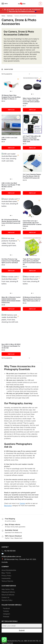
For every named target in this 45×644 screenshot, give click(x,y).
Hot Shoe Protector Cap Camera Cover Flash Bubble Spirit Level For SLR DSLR (11, 260)
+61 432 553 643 (9, 551)
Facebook (6, 608)
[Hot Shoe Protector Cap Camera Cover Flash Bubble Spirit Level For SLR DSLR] (11, 247)
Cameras (9, 16)
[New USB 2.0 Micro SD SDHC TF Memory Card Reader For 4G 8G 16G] (11, 328)
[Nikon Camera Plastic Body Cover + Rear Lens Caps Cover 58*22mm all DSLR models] (32, 86)
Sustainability (6, 578)
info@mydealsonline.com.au (11, 556)
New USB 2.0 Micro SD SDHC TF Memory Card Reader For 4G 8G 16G (11, 346)
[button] (40, 3)
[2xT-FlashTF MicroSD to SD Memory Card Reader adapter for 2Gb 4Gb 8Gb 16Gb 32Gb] (32, 124)
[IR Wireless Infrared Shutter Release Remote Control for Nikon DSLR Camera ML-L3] (32, 285)
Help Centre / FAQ (8, 589)
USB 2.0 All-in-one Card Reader (9, 138)
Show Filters (8, 69)
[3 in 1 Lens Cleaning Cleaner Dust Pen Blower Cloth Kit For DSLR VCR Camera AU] (32, 162)
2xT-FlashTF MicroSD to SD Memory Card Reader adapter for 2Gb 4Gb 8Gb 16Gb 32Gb (31, 138)
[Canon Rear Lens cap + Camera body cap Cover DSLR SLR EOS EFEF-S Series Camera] (32, 208)
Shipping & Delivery (8, 592)
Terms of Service (7, 581)
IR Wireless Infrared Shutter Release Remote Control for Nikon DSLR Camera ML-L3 (32, 299)
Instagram (6, 614)
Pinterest (6, 616)
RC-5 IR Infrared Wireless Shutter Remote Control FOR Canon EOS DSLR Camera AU (11, 221)
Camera (22, 503)
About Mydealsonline (9, 570)
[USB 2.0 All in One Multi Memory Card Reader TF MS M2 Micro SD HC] (11, 167)
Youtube (6, 611)
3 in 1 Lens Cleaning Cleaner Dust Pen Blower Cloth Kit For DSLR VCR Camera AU (32, 176)
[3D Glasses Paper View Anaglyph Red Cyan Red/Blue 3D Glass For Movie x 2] (11, 84)
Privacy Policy (6, 575)
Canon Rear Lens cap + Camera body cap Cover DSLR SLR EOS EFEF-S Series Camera (32, 223)
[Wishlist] (18, 79)
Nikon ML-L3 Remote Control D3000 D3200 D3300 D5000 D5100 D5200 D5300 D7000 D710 (11, 299)
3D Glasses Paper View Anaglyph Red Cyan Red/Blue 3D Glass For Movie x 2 (11, 97)
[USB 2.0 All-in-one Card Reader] (11, 125)
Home (3, 16)
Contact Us (5, 597)
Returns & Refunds (8, 595)
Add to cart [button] (11, 109)
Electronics (8, 505)
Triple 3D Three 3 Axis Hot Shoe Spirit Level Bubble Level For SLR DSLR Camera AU (32, 261)
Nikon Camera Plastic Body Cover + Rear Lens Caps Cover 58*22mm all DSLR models (31, 100)
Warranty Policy (7, 600)
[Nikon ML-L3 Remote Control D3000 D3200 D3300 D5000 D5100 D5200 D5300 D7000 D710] (11, 285)
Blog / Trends (6, 573)
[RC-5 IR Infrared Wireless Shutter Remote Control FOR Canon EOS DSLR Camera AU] (11, 207)
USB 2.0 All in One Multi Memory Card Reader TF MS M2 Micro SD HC (11, 184)
